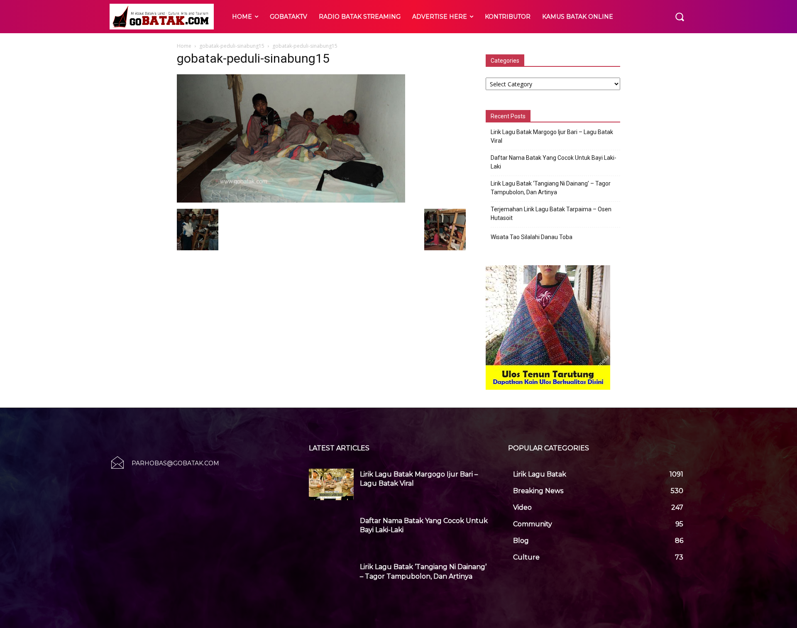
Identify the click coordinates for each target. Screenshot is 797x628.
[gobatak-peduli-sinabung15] (291, 200)
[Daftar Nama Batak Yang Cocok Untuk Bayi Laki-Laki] (331, 531)
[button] (679, 16)
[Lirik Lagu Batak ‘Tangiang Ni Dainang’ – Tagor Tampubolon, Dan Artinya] (331, 577)
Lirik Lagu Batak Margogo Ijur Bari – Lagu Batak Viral (552, 136)
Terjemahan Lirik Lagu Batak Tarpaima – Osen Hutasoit (551, 213)
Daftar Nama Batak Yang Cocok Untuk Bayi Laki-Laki (553, 162)
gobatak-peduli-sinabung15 (231, 45)
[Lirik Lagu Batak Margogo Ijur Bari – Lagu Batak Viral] (331, 484)
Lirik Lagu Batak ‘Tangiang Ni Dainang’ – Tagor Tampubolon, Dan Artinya (551, 187)
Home (184, 45)
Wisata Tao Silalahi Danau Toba (531, 237)
